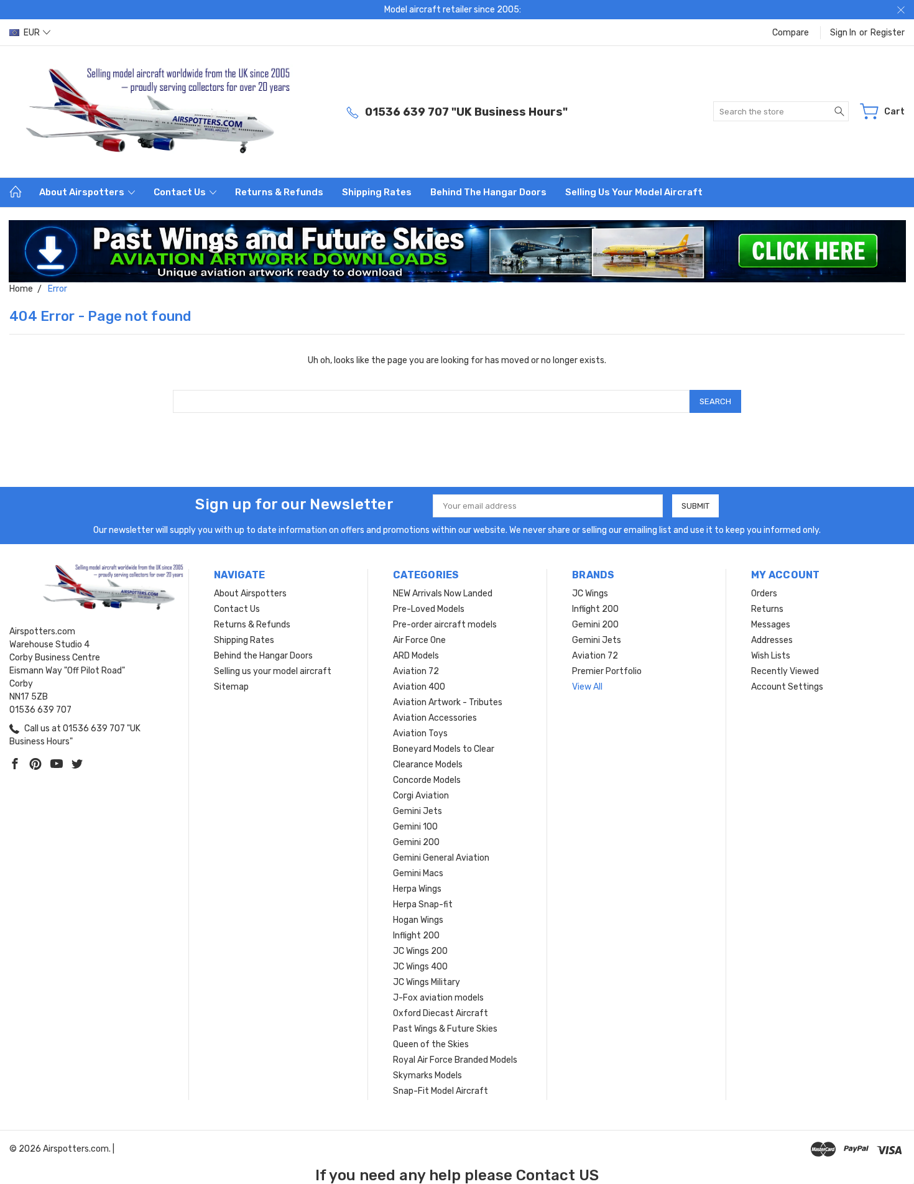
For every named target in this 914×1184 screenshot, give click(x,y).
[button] (457, 251)
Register (887, 32)
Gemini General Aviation (441, 858)
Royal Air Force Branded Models (455, 1060)
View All (587, 687)
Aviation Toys (420, 733)
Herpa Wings (417, 889)
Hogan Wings (418, 920)
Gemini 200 (416, 842)
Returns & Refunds (279, 192)
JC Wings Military (426, 982)
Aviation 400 (419, 687)
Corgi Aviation (421, 795)
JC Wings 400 (420, 966)
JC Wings (590, 593)
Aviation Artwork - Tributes (447, 702)
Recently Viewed (785, 671)
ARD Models (416, 655)
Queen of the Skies (431, 1044)
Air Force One (419, 640)
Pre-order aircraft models (445, 624)
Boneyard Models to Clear (443, 749)
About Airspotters (82, 192)
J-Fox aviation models (438, 997)
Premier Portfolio (607, 671)
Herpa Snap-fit (423, 904)
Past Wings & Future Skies (445, 1029)
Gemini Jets (417, 811)
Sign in (843, 32)
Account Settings (787, 687)
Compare (790, 32)
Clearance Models (428, 764)
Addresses (772, 640)
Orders (764, 593)
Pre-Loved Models (428, 609)
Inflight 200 (416, 935)
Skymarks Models (427, 1075)
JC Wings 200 (420, 951)
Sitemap (231, 687)
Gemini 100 (415, 826)
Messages (770, 624)
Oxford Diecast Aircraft (440, 1013)
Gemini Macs (418, 873)
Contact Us (181, 192)
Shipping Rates (377, 192)
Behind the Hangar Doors (488, 192)
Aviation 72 (416, 671)
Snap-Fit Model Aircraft (440, 1091)
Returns (767, 609)
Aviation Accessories (435, 718)
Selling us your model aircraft (634, 192)
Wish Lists (770, 655)
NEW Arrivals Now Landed (442, 593)
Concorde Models (427, 780)
